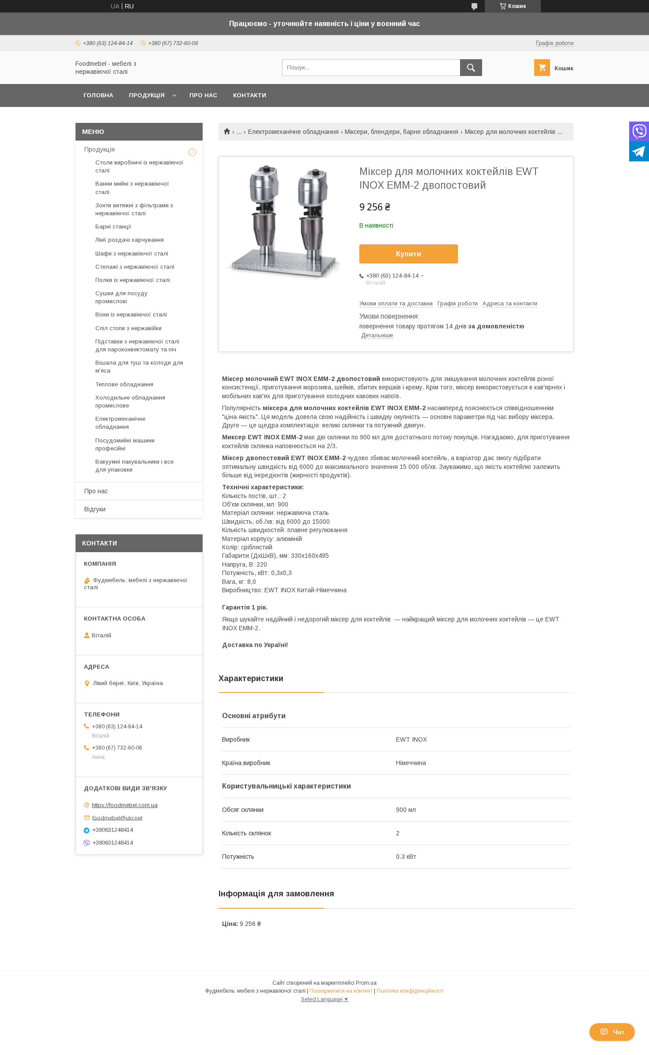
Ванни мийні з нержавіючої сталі (132, 187)
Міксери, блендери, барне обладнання (401, 131)
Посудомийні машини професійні (125, 444)
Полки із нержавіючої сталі (132, 280)
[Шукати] (471, 67)
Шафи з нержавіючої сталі (131, 253)
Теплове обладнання (124, 384)
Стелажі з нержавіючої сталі (134, 266)
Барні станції (113, 226)
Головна (98, 95)
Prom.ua (366, 983)
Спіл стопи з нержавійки (128, 328)
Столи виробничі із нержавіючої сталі (139, 166)
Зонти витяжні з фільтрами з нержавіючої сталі (134, 209)
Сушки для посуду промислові (121, 297)
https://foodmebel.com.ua (125, 805)
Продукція (147, 95)
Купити (408, 254)
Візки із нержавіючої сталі (131, 314)
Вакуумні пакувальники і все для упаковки (134, 465)
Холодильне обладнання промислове (130, 401)
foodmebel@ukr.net (117, 817)
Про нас (203, 95)
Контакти (249, 95)
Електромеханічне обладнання (293, 131)
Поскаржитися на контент (341, 991)
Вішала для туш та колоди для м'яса (139, 366)
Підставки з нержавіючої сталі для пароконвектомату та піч (137, 345)
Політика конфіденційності (410, 991)
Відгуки (95, 509)
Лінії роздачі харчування (129, 239)
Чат (618, 1032)
